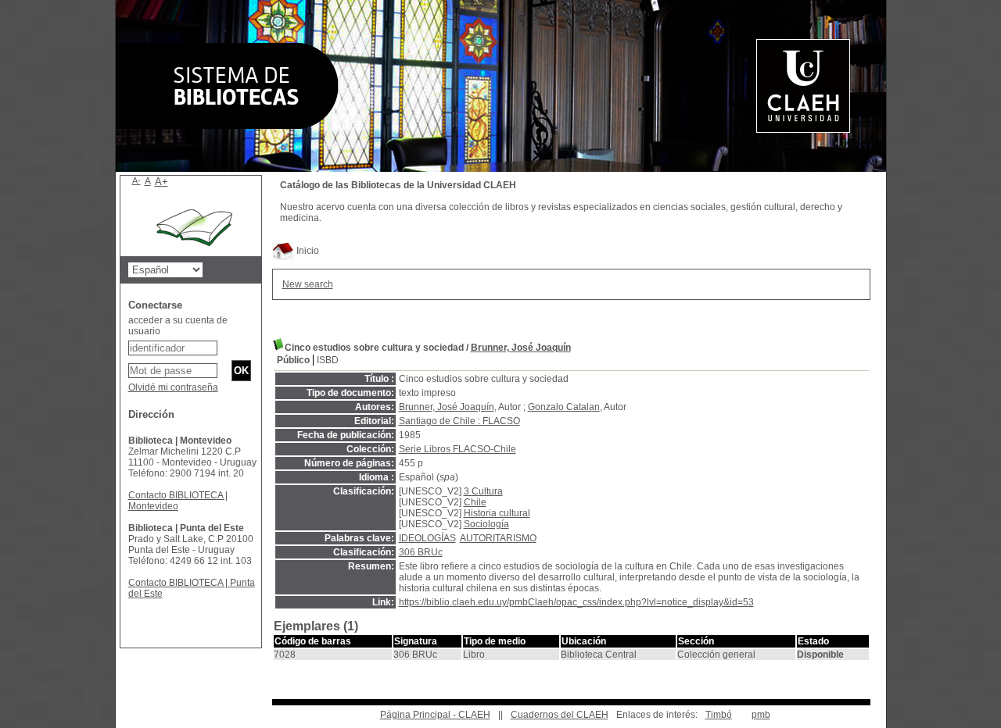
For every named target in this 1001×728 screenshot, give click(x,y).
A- (136, 180)
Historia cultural (497, 513)
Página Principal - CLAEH (435, 714)
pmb (761, 714)
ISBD (328, 360)
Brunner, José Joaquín (521, 347)
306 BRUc (421, 552)
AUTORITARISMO (498, 538)
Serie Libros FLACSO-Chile (457, 449)
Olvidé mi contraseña (173, 387)
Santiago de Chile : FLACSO (459, 421)
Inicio (306, 250)
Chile (475, 502)
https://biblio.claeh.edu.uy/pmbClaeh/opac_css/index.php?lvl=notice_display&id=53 (576, 602)
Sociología (486, 524)
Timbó (718, 714)
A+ (161, 181)
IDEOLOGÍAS (427, 538)
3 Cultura (483, 491)
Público (293, 360)
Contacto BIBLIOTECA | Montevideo (178, 501)
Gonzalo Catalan (564, 406)
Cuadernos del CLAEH (559, 714)
